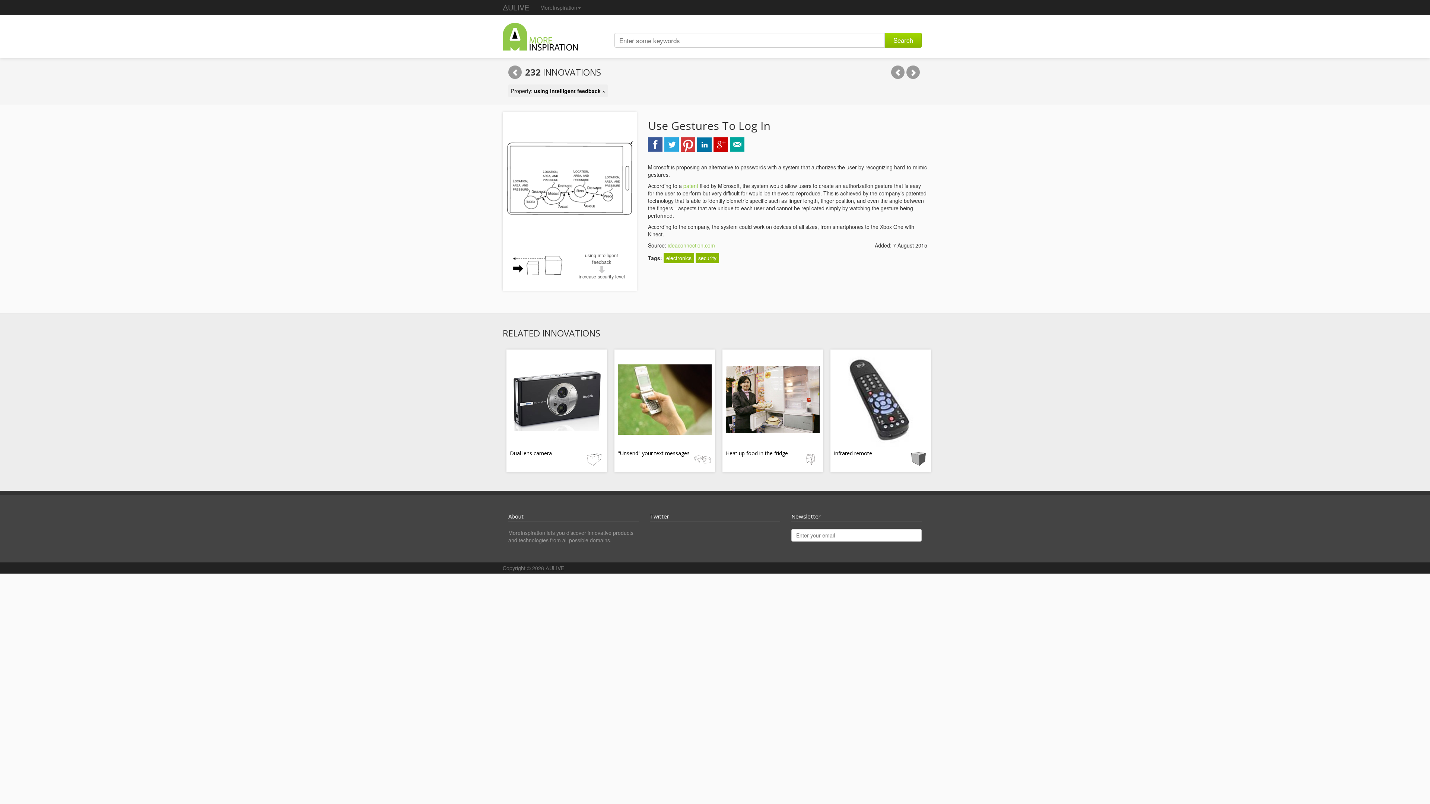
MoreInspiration (558, 7)
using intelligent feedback (601, 258)
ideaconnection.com (691, 245)
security (707, 258)
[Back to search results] (515, 72)
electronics (679, 258)
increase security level (602, 276)
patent (690, 185)
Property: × (558, 91)
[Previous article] (898, 72)
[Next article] (913, 72)
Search (903, 40)
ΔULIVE (516, 7)
